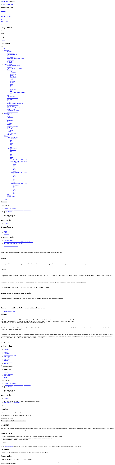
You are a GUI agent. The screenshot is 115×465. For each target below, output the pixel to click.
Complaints (10, 67)
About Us (6, 50)
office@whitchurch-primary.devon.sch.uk (20, 210)
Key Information (8, 64)
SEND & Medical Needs (13, 109)
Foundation (13, 138)
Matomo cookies (9, 446)
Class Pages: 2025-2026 (13, 137)
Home (5, 48)
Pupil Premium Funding (13, 105)
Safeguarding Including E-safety (15, 107)
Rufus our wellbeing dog (13, 126)
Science (12, 93)
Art (11, 71)
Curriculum (10, 70)
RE (11, 91)
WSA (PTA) (10, 134)
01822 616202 (13, 208)
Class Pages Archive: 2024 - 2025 (18, 159)
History (12, 82)
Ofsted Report (10, 100)
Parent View (10, 124)
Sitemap (6, 372)
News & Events (8, 113)
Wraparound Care (11, 133)
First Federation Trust (12, 54)
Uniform (9, 131)
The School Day (11, 60)
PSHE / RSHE (13, 89)
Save (14, 463)
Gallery (9, 195)
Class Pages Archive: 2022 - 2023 (18, 172)
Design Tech (13, 74)
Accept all (9, 420)
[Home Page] (5, 1)
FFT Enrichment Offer (12, 98)
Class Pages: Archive (12, 148)
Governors (9, 55)
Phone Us (6, 208)
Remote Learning (11, 106)
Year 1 (11, 140)
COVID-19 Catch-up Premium (14, 68)
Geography (13, 81)
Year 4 (11, 144)
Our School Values (11, 57)
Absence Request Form (9, 311)
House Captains (11, 196)
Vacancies (9, 61)
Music (11, 85)
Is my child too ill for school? (11, 246)
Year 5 (11, 145)
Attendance (10, 120)
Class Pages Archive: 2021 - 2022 (18, 183)
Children (6, 136)
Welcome (9, 51)
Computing (13, 72)
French (11, 79)
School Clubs (10, 127)
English (12, 75)
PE (11, 88)
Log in (3, 40)
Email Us (7, 210)
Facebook (7, 223)
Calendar (9, 114)
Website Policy (7, 375)
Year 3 (11, 143)
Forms (8, 122)
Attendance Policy (8, 240)
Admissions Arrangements (13, 65)
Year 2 (11, 141)
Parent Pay (9, 123)
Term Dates (10, 130)
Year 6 (11, 147)
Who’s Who (10, 63)
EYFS (11, 78)
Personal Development (15, 86)
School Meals (10, 129)
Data (8, 95)
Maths (11, 84)
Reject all (3, 420)
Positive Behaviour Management (15, 103)
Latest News (10, 116)
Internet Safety (10, 99)
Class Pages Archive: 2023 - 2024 (18, 161)
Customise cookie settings (19, 420)
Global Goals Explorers (19, 92)
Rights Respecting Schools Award (15, 58)
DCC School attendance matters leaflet (13, 243)
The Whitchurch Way (12, 112)
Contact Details (10, 53)
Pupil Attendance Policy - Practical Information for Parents (18, 242)
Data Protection (11, 96)
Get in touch (12, 1)
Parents (5, 119)
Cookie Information (8, 374)
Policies (9, 102)
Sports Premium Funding (13, 110)
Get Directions (8, 211)
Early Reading (13, 77)
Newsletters (10, 117)
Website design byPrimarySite (11, 402)
